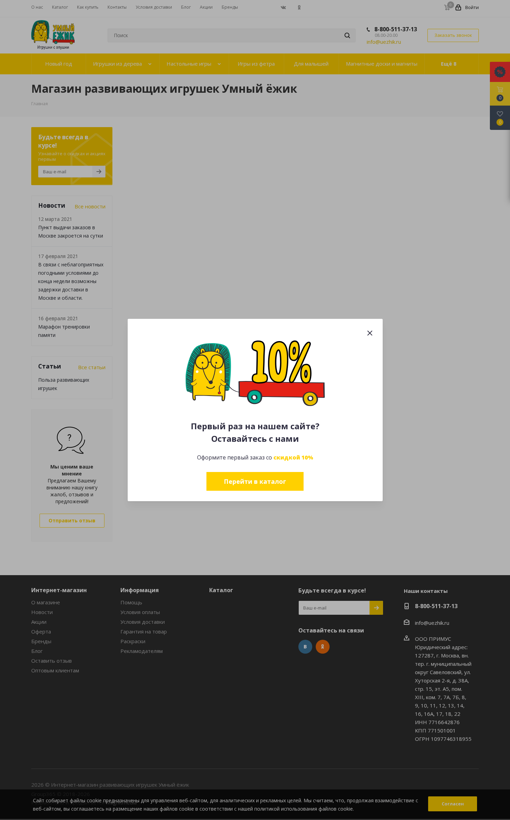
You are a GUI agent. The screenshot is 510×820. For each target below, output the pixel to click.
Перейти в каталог (255, 481)
